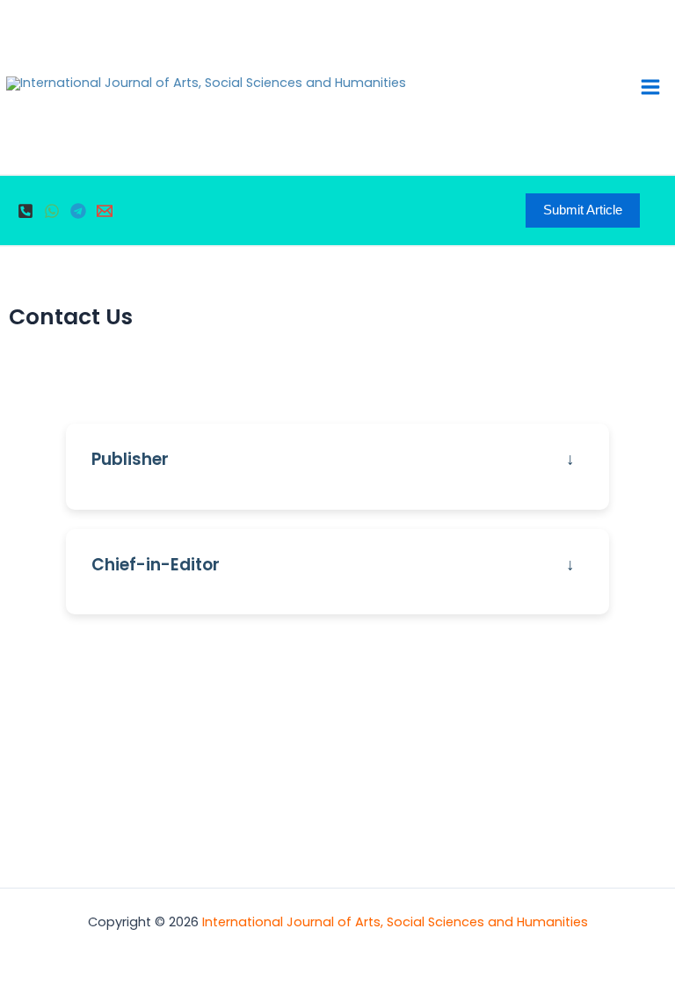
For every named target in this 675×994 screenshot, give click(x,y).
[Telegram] (78, 211)
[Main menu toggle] (650, 87)
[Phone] (25, 211)
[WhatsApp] (52, 211)
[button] (582, 210)
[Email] (104, 211)
